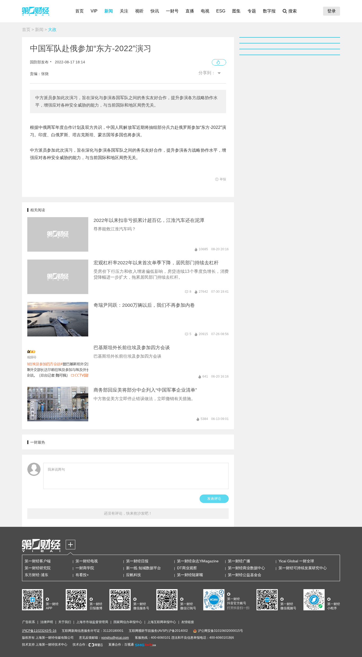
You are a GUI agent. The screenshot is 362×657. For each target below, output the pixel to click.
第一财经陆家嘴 (190, 575)
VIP (94, 11)
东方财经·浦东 (36, 575)
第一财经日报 (137, 561)
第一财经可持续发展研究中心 (303, 568)
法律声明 (46, 622)
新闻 (108, 11)
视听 (139, 11)
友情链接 (187, 622)
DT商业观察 (187, 568)
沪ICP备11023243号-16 (39, 631)
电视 (205, 11)
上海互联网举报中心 (161, 622)
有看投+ (82, 575)
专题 (252, 11)
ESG (220, 11)
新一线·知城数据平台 (143, 568)
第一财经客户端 (38, 561)
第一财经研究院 (38, 568)
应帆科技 (133, 575)
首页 (79, 11)
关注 (124, 11)
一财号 (172, 11)
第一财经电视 (87, 561)
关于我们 (64, 622)
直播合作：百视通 (121, 644)
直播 (190, 11)
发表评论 (214, 499)
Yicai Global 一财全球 (296, 561)
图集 (236, 11)
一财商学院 (85, 568)
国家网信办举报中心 (127, 622)
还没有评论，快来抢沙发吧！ (128, 513)
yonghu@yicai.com (115, 638)
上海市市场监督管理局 (92, 622)
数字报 (269, 11)
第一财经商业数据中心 (246, 568)
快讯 (155, 11)
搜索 (292, 11)
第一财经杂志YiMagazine (198, 561)
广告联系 (28, 622)
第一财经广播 (239, 561)
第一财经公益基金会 (244, 575)
